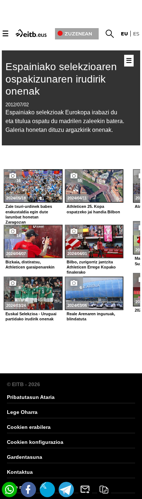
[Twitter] (47, 489)
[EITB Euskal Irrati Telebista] (31, 32)
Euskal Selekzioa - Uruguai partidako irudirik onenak (30, 316)
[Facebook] (28, 489)
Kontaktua (20, 472)
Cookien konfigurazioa (35, 442)
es (136, 34)
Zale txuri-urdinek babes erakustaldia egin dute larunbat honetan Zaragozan (28, 214)
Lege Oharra (22, 412)
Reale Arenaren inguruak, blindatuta (91, 316)
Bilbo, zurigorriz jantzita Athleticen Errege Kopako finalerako (91, 267)
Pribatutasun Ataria (31, 397)
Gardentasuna (24, 457)
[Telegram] (66, 489)
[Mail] (85, 489)
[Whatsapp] (9, 489)
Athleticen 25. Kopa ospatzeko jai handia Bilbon (93, 209)
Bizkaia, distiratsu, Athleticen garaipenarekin (30, 264)
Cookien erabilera (29, 427)
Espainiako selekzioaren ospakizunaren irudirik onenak (61, 79)
